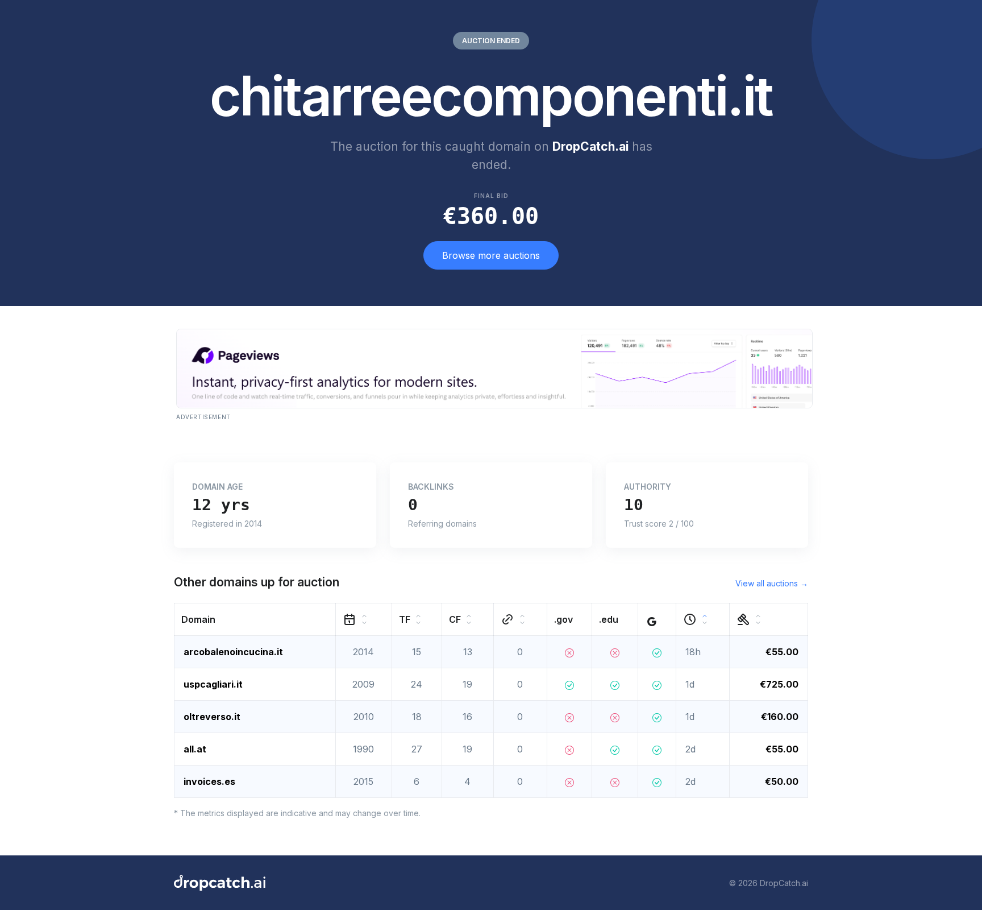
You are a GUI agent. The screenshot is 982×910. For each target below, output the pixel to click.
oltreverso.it (212, 716)
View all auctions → (771, 583)
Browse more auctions (491, 255)
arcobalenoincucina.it (233, 651)
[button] (255, 619)
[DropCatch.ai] (219, 882)
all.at (195, 749)
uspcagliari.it (213, 684)
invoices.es (209, 781)
